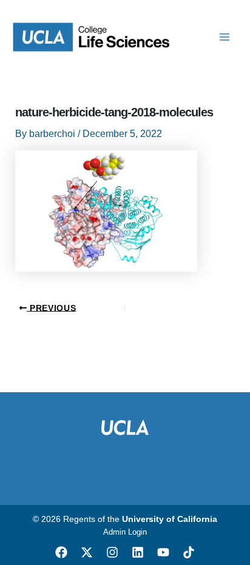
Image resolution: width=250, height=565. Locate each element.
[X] (87, 552)
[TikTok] (189, 552)
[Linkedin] (138, 552)
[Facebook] (61, 552)
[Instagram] (112, 552)
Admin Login (125, 532)
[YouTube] (163, 552)
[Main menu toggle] (224, 37)
